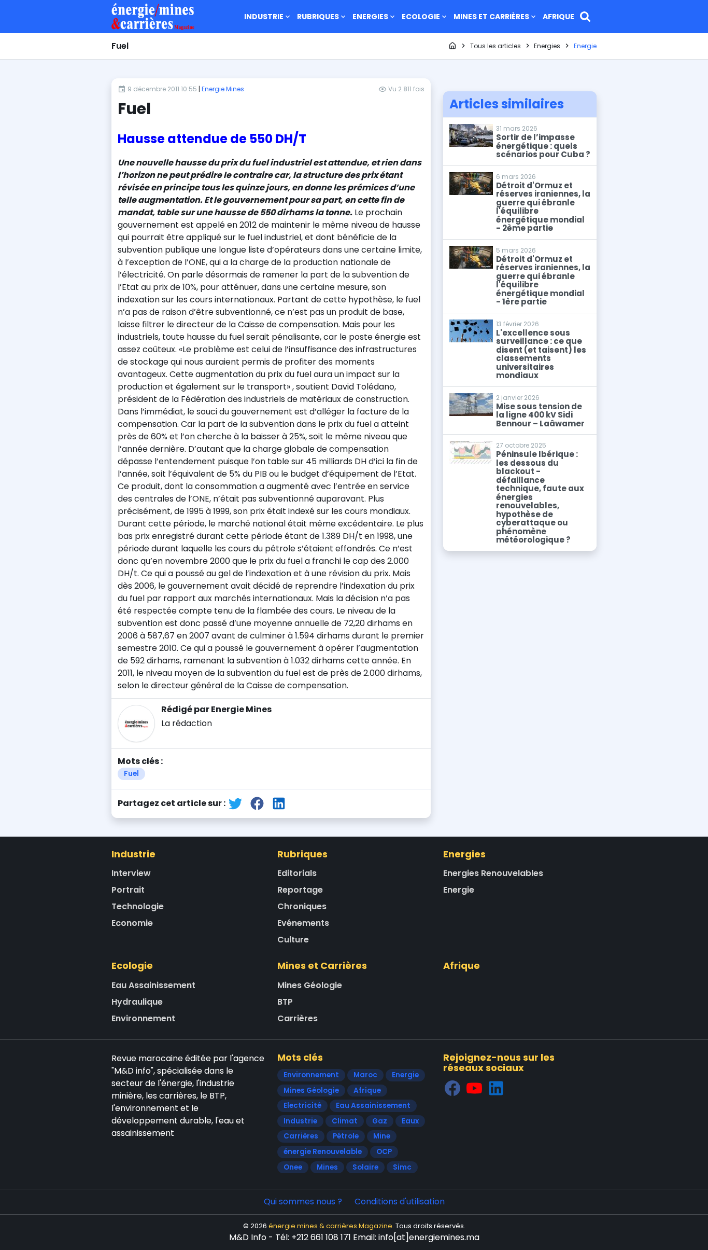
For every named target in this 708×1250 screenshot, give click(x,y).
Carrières (297, 1018)
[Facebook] (452, 1088)
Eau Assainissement (153, 985)
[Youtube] (474, 1088)
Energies (370, 16)
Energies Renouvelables (493, 873)
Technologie (137, 906)
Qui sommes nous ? (303, 1201)
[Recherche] (585, 16)
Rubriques (318, 16)
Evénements (303, 923)
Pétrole (346, 1136)
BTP (285, 1002)
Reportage (300, 890)
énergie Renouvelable (323, 1152)
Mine (381, 1136)
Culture (293, 940)
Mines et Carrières (491, 16)
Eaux (410, 1121)
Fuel (131, 774)
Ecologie (421, 16)
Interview (131, 873)
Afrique (558, 16)
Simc (402, 1167)
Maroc (365, 1075)
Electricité (302, 1105)
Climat (345, 1121)
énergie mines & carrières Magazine (330, 1226)
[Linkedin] (496, 1088)
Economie (132, 923)
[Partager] (235, 803)
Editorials (297, 873)
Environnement (143, 1018)
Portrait (128, 890)
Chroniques (302, 906)
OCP (384, 1152)
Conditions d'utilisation (400, 1201)
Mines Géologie (309, 985)
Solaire (365, 1167)
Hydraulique (137, 1002)
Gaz (379, 1121)
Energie (458, 890)
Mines (327, 1167)
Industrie (264, 16)
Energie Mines (223, 89)
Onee (293, 1167)
